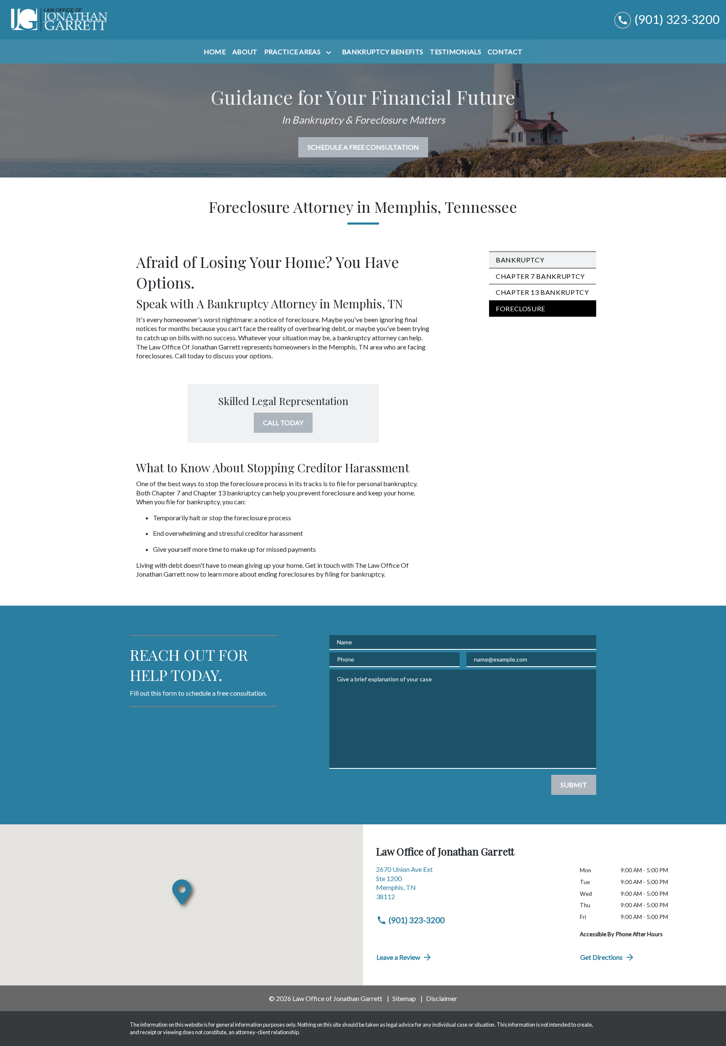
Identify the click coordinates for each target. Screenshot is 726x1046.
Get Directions (601, 957)
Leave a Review (398, 957)
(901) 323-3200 (417, 920)
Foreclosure (520, 308)
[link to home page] (58, 19)
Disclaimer (441, 998)
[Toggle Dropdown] (330, 52)
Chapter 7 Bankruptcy (540, 276)
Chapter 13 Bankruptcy (542, 292)
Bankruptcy (520, 260)
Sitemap (404, 998)
